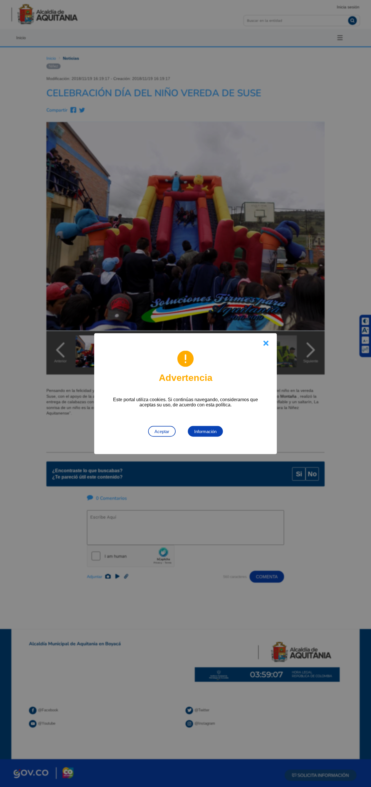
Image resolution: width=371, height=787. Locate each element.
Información (205, 431)
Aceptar (161, 431)
